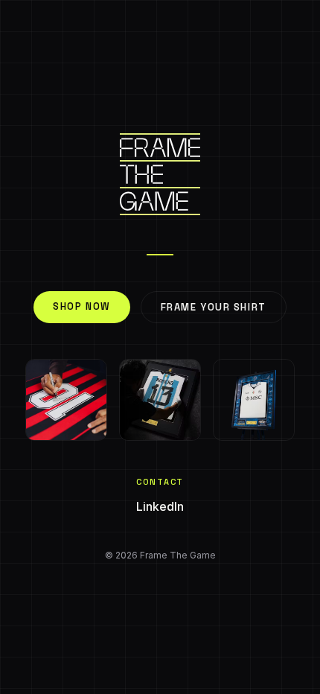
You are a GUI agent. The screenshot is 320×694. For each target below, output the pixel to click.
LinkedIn (160, 506)
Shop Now (81, 306)
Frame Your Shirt (213, 307)
